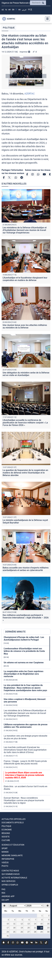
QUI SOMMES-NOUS (11, 874)
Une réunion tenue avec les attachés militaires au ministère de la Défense (25, 326)
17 (8, 928)
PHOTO (5, 866)
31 (8, 936)
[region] (27, 722)
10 (8, 924)
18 (14, 928)
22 (41, 928)
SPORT (5, 848)
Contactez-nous (10, 870)
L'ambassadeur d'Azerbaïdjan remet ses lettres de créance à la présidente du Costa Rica (24, 651)
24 (8, 932)
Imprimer (24, 52)
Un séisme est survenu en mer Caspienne (24, 662)
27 (28, 932)
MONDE (5, 852)
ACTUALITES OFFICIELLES (13, 819)
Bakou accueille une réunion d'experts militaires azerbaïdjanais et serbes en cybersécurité (26, 568)
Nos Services (8, 881)
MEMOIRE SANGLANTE (12, 855)
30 (48, 932)
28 (35, 932)
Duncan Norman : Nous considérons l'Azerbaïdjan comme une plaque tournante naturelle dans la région (24, 800)
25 (14, 932)
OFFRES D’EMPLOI (10, 885)
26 (22, 932)
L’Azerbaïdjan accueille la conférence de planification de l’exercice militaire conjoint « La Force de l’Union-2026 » (25, 422)
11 (14, 924)
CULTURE (6, 840)
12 (22, 924)
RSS (3, 893)
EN (9, 9)
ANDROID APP (8, 896)
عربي (24, 9)
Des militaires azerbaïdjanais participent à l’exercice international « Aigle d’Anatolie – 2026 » (26, 617)
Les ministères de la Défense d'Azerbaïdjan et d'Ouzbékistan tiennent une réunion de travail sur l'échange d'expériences (25, 230)
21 (35, 928)
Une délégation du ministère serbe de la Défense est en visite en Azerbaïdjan (26, 373)
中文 (30, 9)
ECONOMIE (7, 829)
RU (6, 9)
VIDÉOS (5, 862)
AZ (3, 9)
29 (41, 932)
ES (19, 9)
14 (35, 924)
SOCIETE (6, 837)
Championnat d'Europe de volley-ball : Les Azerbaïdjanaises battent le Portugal (24, 638)
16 (48, 924)
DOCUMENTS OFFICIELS (13, 822)
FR (16, 9)
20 (28, 928)
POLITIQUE (9, 27)
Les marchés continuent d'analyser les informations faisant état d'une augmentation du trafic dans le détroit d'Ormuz (25, 750)
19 (22, 928)
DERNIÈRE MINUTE (15, 631)
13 (28, 924)
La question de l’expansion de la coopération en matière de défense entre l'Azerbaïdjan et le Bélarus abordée (25, 473)
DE (13, 9)
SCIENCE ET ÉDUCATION (13, 845)
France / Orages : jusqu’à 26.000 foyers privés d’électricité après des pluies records (25, 762)
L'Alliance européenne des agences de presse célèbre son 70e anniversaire (25, 725)
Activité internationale (14, 878)
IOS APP (5, 900)
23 (48, 928)
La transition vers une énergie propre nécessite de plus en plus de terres (25, 737)
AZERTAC (29, 93)
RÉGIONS (6, 833)
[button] (26, 67)
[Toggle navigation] (46, 19)
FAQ (3, 889)
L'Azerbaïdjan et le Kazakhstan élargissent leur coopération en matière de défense (25, 278)
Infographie (8, 859)
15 (41, 924)
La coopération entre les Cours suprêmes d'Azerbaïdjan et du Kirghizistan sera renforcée (23, 674)
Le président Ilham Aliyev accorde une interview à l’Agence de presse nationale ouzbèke (24, 775)
